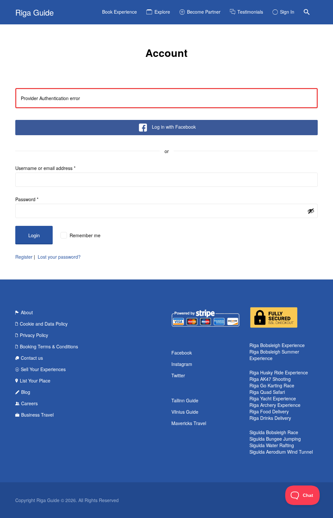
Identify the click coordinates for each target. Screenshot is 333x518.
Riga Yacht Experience (272, 398)
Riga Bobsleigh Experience (277, 345)
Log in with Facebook (174, 126)
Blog (25, 392)
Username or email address (45, 168)
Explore (162, 11)
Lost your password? (59, 256)
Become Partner (203, 11)
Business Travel (37, 414)
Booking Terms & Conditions (49, 346)
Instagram (181, 364)
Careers (29, 403)
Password (26, 199)
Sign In (287, 11)
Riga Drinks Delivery (270, 418)
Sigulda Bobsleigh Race (273, 432)
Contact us (32, 358)
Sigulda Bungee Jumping (275, 438)
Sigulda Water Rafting (271, 445)
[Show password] (310, 210)
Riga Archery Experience (274, 405)
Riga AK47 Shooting (270, 379)
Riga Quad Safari (267, 392)
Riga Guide (34, 12)
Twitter (178, 375)
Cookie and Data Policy (44, 323)
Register (24, 256)
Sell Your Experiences (43, 369)
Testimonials (250, 11)
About (27, 312)
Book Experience (119, 11)
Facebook (181, 352)
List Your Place (35, 380)
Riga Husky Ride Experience (278, 372)
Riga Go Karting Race (271, 385)
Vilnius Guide (184, 411)
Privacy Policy (34, 335)
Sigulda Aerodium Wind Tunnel (281, 451)
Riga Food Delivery (269, 411)
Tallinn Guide (184, 400)
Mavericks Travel (188, 423)
